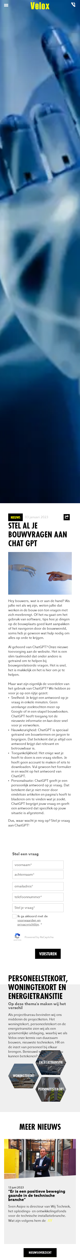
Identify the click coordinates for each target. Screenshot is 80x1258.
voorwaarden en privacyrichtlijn (29, 922)
